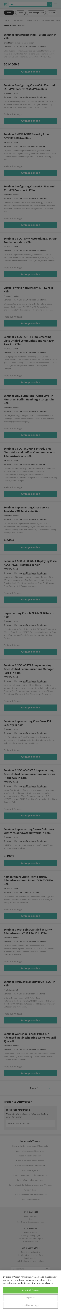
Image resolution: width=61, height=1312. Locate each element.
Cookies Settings (30, 1305)
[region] (30, 1291)
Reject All (30, 1297)
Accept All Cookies (30, 1290)
